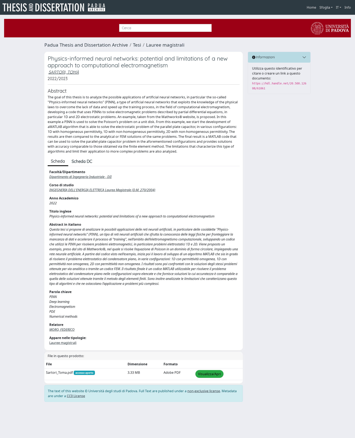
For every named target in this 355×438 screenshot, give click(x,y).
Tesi (137, 45)
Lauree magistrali (165, 45)
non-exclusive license (203, 391)
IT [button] (337, 7)
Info (348, 7)
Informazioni (265, 57)
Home (311, 7)
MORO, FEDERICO (62, 329)
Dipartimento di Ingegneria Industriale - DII (80, 177)
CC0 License (76, 396)
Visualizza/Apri (209, 374)
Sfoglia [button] (324, 7)
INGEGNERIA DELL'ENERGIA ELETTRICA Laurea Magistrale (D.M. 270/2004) (102, 190)
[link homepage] (55, 7)
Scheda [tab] (58, 161)
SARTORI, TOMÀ (63, 72)
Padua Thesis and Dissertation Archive (86, 45)
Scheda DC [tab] (82, 161)
